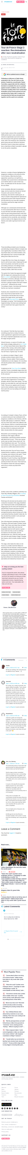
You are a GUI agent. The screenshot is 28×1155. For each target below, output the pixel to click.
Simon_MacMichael (10, 607)
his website (7, 277)
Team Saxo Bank (16, 368)
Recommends (18, 1093)
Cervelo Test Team (6, 592)
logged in (12, 833)
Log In (7, 674)
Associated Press (14, 299)
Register (13, 674)
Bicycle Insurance (19, 1096)
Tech (3, 1096)
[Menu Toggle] (2, 1)
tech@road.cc (12, 1124)
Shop (16, 1095)
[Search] (26, 2)
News (3, 1089)
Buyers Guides (5, 1093)
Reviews (4, 1091)
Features (4, 1095)
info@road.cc (14, 1122)
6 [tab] (14, 939)
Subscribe (21, 1)
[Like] (23, 667)
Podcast (17, 1091)
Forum (16, 1087)
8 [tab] (17, 939)
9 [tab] (18, 939)
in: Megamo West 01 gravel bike (11, 931)
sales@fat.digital (19, 1126)
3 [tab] (10, 939)
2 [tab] (9, 939)
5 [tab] (13, 939)
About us (4, 1087)
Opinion (17, 1089)
